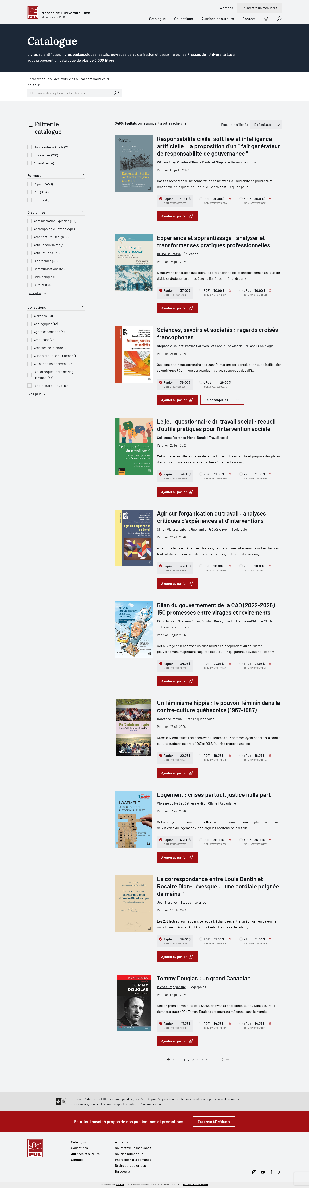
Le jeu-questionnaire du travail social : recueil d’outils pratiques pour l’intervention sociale (216, 425)
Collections (183, 18)
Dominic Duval (211, 621)
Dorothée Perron (169, 719)
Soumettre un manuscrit (259, 8)
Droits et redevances (130, 1165)
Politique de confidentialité (195, 1184)
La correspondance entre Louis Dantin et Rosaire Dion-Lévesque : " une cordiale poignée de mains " (218, 886)
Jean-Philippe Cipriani (259, 621)
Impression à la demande (133, 1159)
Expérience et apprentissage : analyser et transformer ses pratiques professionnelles (213, 241)
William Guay (166, 162)
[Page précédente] (173, 1060)
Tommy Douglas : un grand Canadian (204, 978)
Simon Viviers (167, 529)
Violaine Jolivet (168, 803)
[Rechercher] (116, 93)
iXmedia (120, 1184)
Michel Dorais (196, 437)
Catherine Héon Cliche (200, 803)
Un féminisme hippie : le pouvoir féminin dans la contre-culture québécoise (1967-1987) (218, 706)
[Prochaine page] (222, 1060)
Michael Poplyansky (171, 987)
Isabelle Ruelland (191, 529)
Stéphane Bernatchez (232, 162)
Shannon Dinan (189, 621)
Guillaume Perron (169, 437)
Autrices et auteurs (217, 18)
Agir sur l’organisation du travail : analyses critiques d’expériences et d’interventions (211, 517)
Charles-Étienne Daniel (194, 162)
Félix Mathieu (166, 621)
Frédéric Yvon (218, 529)
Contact (249, 18)
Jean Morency (167, 902)
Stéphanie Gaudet (170, 346)
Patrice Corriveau (198, 346)
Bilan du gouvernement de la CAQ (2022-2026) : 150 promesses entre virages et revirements (217, 608)
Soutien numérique (129, 1154)
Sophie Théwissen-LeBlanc (235, 346)
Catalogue (157, 18)
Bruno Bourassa (169, 254)
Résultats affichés (234, 124)
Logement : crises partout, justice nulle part (214, 794)
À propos (226, 8)
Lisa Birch (231, 621)
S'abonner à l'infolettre (214, 1121)
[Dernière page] (227, 1060)
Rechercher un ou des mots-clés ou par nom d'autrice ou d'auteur (68, 82)
